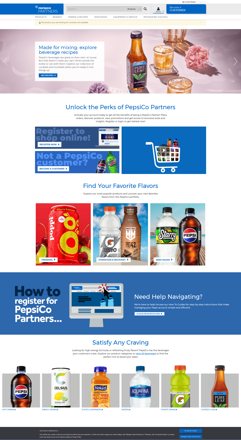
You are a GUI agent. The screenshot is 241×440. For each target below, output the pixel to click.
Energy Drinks (49, 409)
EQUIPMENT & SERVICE (125, 17)
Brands (57, 17)
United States (190, 2)
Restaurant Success (156, 17)
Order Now (47, 71)
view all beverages (146, 353)
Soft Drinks (8, 409)
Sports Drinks (168, 409)
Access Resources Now (148, 314)
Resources (100, 17)
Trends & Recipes (78, 17)
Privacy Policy (77, 437)
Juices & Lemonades (91, 409)
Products (41, 17)
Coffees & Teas (208, 409)
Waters (125, 409)
